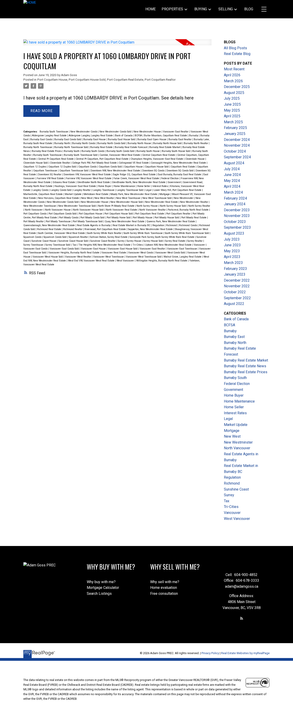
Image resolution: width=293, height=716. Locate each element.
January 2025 (234, 134)
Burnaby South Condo (93, 151)
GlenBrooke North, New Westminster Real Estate (139, 182)
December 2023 (237, 210)
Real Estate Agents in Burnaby (94, 225)
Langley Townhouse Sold (130, 190)
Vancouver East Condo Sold (65, 248)
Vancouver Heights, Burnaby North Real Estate (74, 252)
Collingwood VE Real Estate (134, 162)
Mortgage (165, 194)
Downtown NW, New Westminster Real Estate (115, 170)
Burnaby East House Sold (122, 139)
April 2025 (232, 116)
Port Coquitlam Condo (35, 213)
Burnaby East (234, 337)
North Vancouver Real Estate (122, 209)
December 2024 (237, 139)
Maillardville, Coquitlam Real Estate (43, 194)
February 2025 (235, 128)
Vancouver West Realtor (78, 256)
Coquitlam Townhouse (45, 170)
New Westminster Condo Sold (115, 131)
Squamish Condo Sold (55, 237)
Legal (148, 190)
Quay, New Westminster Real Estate (125, 221)
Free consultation (164, 593)
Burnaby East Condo (41, 139)
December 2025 (237, 87)
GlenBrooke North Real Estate (94, 182)
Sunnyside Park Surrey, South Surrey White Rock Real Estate (162, 237)
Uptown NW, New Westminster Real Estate (168, 244)
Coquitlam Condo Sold (111, 166)
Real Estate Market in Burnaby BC (132, 225)
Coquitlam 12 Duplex (35, 166)
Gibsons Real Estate (64, 182)
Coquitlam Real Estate (183, 166)
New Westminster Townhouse (40, 205)
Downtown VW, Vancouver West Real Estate (87, 174)
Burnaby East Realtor (180, 139)
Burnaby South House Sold (176, 151)
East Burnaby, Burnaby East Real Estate (180, 174)
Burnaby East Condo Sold (68, 139)
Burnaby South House (148, 151)
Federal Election (170, 178)
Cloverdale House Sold (36, 162)
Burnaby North (62, 143)
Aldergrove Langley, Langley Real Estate (91, 135)
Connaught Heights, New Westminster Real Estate (179, 162)
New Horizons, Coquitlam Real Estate (59, 198)
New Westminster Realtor (194, 201)
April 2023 (232, 257)
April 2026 (232, 75)
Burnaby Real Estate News (245, 366)
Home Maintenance (125, 186)
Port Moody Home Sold (119, 217)
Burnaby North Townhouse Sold (71, 147)
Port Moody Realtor (33, 221)
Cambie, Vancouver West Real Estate (120, 155)
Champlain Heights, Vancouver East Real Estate (157, 158)
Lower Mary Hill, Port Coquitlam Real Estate (178, 190)
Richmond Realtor (73, 229)
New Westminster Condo (84, 131)
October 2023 (235, 221)
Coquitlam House (134, 166)
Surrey (121, 240)
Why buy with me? (101, 582)
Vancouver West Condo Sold (170, 252)
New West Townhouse (128, 198)
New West (87, 198)
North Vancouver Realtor (152, 209)
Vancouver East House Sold (123, 248)
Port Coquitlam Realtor (160, 79)
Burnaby (194, 135)
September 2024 (237, 157)
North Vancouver (34, 209)
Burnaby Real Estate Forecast (131, 147)
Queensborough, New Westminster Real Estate (49, 225)
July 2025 (232, 98)
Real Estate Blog (237, 54)
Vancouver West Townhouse (109, 256)
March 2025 (233, 122)
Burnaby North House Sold (167, 143)
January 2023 (234, 274)
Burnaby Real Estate (101, 147)
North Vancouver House (58, 209)
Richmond (172, 225)
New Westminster (184, 198)
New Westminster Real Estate (162, 201)
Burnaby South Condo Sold (120, 151)
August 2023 (234, 233)
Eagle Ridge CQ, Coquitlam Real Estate (134, 174)
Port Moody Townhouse (58, 221)
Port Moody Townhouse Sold (88, 221)
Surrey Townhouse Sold (58, 244)
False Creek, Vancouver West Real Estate (137, 178)
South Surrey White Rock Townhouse (143, 233)
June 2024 (232, 175)
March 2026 (233, 81)
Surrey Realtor (195, 240)
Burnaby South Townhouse (54, 131)
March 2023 (233, 263)
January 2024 (234, 204)
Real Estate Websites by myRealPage (245, 653)
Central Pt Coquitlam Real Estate (56, 158)
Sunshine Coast (236, 489)
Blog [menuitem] (248, 9)
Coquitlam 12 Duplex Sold (62, 166)
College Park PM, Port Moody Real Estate (94, 162)
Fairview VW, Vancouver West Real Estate (89, 178)
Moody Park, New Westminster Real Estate (134, 194)
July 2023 (232, 239)
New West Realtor (104, 198)
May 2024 (232, 180)
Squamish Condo (32, 237)
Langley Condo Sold (61, 190)
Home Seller (144, 186)
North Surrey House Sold (173, 205)
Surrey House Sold (153, 240)
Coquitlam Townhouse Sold (74, 170)
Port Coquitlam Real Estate (125, 79)
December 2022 (237, 280)
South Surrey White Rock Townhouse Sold (187, 233)
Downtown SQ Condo (153, 170)
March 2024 (233, 192)
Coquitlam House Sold (157, 166)
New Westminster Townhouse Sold (77, 205)
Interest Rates (160, 186)
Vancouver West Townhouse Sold (144, 256)
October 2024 (235, 151)
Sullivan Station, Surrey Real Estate (109, 237)
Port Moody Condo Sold (92, 217)
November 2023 (237, 216)
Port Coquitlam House (52, 79)
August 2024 (234, 163)
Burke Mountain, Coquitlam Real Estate (166, 135)
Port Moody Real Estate (194, 217)
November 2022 (237, 286)
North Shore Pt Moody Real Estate (116, 205)
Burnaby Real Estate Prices (47, 151)
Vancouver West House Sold (48, 256)
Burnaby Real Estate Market (165, 147)
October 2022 (235, 292)
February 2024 (235, 198)
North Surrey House (147, 205)
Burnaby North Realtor (196, 143)
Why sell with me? (164, 582)
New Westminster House (147, 131)
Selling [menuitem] (225, 9)
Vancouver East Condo (35, 248)
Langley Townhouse (104, 190)
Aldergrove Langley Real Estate (49, 135)
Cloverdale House (195, 158)
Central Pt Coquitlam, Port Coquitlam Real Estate (102, 158)
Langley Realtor (82, 190)
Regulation (158, 225)
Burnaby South (72, 151)
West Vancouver (126, 260)
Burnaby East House (94, 139)
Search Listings (99, 593)
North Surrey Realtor (199, 205)
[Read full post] (117, 45)
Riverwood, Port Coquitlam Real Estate (105, 229)
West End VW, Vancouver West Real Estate (91, 260)
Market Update (73, 194)
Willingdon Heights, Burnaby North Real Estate (162, 260)
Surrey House (134, 240)
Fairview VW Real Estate (51, 178)
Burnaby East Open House (152, 139)
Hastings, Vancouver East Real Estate (75, 186)
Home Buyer (105, 186)
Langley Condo (40, 190)
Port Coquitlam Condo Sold (63, 213)
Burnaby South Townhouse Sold (81, 155)
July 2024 (232, 169)
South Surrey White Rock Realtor (104, 233)
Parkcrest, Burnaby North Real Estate (188, 209)
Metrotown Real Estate (96, 194)
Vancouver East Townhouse (182, 248)
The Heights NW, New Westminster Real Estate (104, 244)
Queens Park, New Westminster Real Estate (171, 221)
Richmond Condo (188, 225)
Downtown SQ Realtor (50, 174)
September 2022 (237, 298)
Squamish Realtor (79, 237)
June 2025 (232, 104)
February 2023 (235, 268)
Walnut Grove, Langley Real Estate (183, 256)
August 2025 (234, 93)
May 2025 (232, 110)
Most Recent (234, 69)
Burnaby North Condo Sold (111, 143)
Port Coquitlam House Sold (87, 79)
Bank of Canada (124, 135)
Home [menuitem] (150, 9)
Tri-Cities (138, 244)
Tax (74, 244)
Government (175, 182)
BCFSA (139, 135)
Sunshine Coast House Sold (73, 240)
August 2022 (234, 304)
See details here (177, 98)
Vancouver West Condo (141, 252)
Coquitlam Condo (87, 166)
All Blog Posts (235, 48)
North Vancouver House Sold (88, 209)
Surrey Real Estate (175, 240)
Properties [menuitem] (172, 9)
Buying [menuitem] (200, 9)
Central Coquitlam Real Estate (159, 155)
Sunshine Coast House (44, 240)
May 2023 (232, 251)
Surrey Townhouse (33, 244)
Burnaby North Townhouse (38, 147)
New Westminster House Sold (127, 201)
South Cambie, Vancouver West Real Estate (62, 233)
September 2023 (237, 227)
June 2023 (232, 245)
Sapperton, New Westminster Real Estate (151, 229)
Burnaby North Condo (84, 143)
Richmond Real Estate (49, 229)
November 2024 (237, 145)
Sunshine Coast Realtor (103, 240)
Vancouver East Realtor (176, 131)
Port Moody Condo (69, 217)
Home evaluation (163, 587)
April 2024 (232, 186)
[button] (241, 618)
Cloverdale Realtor (60, 162)
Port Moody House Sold (167, 217)
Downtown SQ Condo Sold (180, 170)
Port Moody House (143, 217)
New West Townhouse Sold (157, 198)
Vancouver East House (93, 248)
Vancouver (200, 244)
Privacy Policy (210, 653)
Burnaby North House (140, 143)
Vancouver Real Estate (114, 252)
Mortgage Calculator (103, 587)
